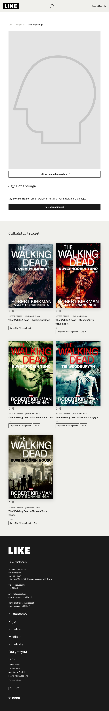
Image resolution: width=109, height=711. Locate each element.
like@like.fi (13, 588)
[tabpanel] (54, 199)
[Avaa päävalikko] (95, 6)
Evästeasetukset (16, 680)
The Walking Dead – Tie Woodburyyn (77, 418)
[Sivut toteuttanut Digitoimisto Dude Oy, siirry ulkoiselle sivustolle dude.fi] (14, 698)
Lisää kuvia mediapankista (53, 174)
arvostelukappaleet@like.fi (20, 597)
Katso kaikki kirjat (54, 206)
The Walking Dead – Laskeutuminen (29, 320)
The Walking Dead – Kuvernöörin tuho (31, 418)
